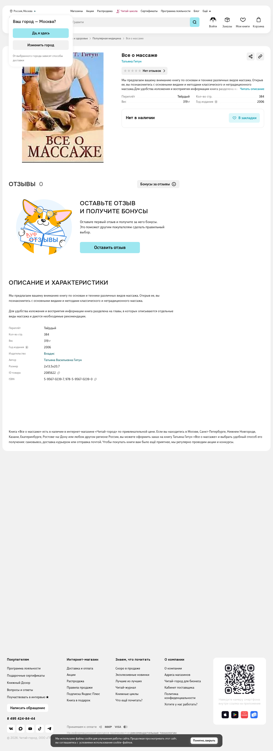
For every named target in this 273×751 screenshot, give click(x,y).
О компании (173, 668)
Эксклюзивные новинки (132, 675)
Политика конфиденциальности (179, 696)
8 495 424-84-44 (21, 719)
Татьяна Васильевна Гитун (63, 360)
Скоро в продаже (128, 668)
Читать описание (252, 89)
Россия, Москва (23, 11)
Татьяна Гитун (131, 61)
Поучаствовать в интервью (26, 697)
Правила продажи (80, 687)
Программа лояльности (24, 668)
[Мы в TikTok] (40, 729)
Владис (49, 353)
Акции (71, 675)
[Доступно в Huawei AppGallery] (244, 714)
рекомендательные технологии (153, 733)
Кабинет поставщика (179, 687)
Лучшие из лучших (129, 681)
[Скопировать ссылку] (260, 56)
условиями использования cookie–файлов (105, 742)
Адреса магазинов (177, 675)
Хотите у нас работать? (180, 704)
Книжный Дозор (18, 683)
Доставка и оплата (80, 668)
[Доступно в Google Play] (234, 714)
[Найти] (194, 22)
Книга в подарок (78, 700)
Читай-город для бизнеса (182, 681)
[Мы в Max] (21, 729)
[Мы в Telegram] (49, 729)
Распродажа (75, 681)
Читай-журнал (126, 687)
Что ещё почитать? (129, 700)
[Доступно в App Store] (225, 714)
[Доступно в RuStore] (254, 714)
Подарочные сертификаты (26, 675)
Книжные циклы (127, 694)
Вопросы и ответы (20, 690)
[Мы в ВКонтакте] (11, 729)
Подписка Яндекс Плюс (83, 694)
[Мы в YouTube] (30, 729)
